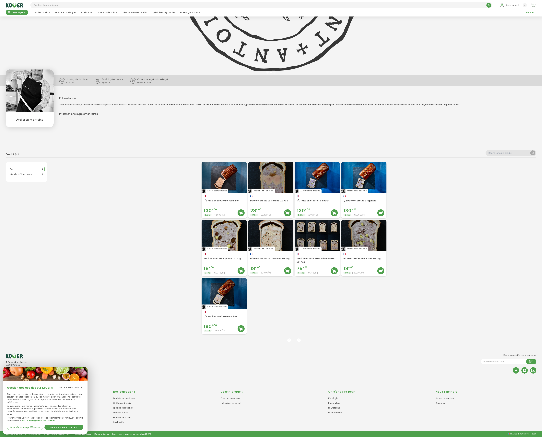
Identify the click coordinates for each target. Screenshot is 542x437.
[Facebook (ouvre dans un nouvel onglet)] (516, 370)
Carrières (440, 403)
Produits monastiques (124, 398)
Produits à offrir (120, 412)
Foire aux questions (230, 398)
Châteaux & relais (122, 403)
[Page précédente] (289, 340)
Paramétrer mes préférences (25, 427)
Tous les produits (41, 12)
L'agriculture (334, 403)
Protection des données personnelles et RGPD (131, 434)
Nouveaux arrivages (65, 12)
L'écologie (333, 398)
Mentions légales (101, 434)
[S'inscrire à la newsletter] (531, 361)
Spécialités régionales (163, 12)
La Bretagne (334, 407)
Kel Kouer (529, 12)
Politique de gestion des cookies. (39, 420)
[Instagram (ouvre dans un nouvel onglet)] (524, 370)
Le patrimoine (335, 412)
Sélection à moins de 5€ (134, 12)
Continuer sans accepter (70, 387)
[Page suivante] (299, 340)
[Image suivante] (274, 72)
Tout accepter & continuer (64, 427)
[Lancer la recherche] (488, 5)
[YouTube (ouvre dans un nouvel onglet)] (533, 370)
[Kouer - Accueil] (14, 5)
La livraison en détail (231, 403)
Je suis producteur (445, 398)
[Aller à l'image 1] (271, 72)
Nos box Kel (118, 422)
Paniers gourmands (190, 12)
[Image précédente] (267, 72)
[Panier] (533, 5)
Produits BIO (87, 12)
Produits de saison (107, 12)
